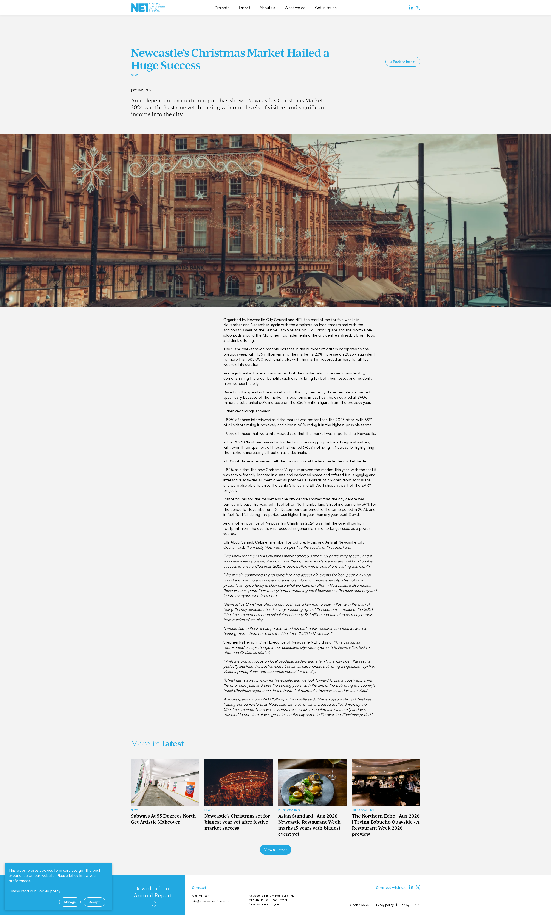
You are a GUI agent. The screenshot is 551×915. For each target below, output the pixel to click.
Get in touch (326, 7)
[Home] (148, 7)
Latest (244, 7)
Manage (70, 902)
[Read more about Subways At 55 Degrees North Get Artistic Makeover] (165, 782)
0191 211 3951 (201, 896)
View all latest (275, 850)
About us (267, 7)
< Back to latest (403, 62)
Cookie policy (360, 905)
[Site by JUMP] (414, 905)
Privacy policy (385, 905)
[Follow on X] (418, 7)
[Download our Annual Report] (153, 904)
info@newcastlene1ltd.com (210, 901)
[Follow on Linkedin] (411, 7)
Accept (94, 902)
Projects (222, 7)
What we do (295, 7)
